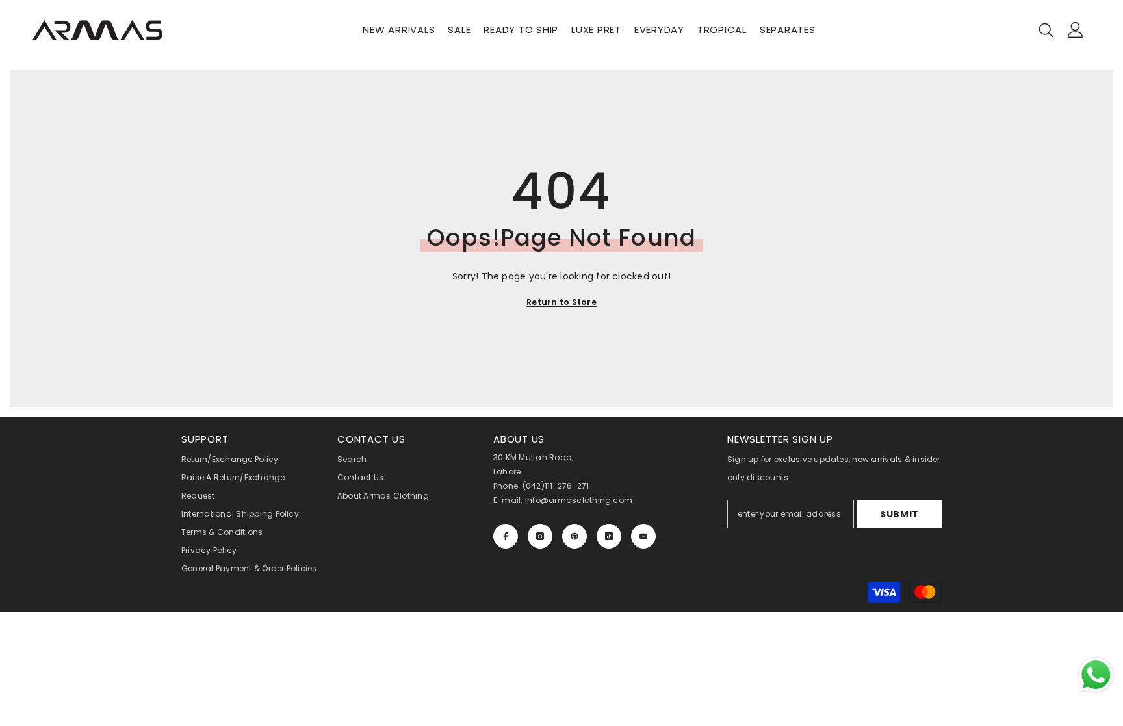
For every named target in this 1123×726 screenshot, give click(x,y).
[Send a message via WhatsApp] (1096, 675)
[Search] (1046, 30)
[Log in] (1076, 30)
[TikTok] (609, 536)
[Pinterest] (574, 536)
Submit (899, 514)
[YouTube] (643, 536)
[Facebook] (505, 536)
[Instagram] (540, 536)
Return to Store (561, 301)
